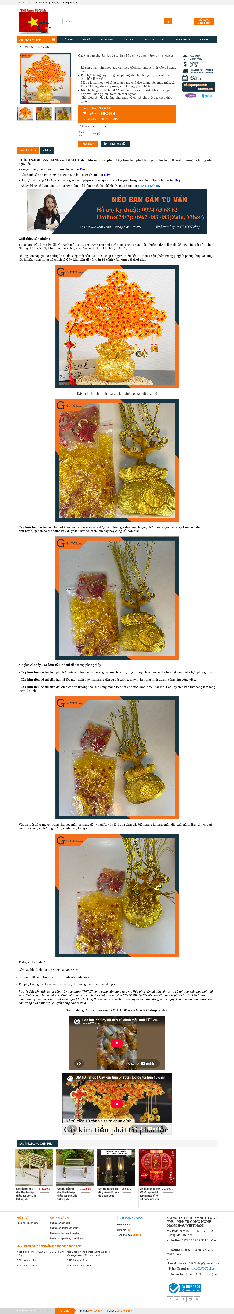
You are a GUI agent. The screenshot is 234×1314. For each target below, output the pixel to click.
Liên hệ (204, 39)
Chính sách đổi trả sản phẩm (64, 1228)
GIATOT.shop (148, 185)
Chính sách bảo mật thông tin (64, 1233)
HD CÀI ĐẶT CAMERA (154, 39)
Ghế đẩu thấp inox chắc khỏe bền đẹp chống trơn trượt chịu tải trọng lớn (67, 1194)
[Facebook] (170, 1299)
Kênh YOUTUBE (182, 39)
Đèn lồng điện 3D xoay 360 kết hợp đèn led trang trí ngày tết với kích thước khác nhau (150, 1194)
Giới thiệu (67, 39)
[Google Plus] (184, 1299)
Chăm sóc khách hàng (27, 1222)
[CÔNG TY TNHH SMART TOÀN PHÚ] (35, 20)
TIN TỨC (87, 39)
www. (193, 1268)
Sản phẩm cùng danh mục (35, 1144)
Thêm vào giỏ (117, 144)
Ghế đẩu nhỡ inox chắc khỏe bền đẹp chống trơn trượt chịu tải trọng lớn (26, 1194)
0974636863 (95, 1310)
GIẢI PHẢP (129, 39)
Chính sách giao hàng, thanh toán (66, 1238)
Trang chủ (27, 46)
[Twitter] (177, 1299)
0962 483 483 (124, 1310)
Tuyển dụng (107, 39)
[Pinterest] (190, 1299)
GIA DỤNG (44, 46)
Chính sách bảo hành (60, 1222)
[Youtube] (197, 1299)
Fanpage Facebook (132, 1217)
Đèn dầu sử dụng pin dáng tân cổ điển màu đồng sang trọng (108, 1192)
